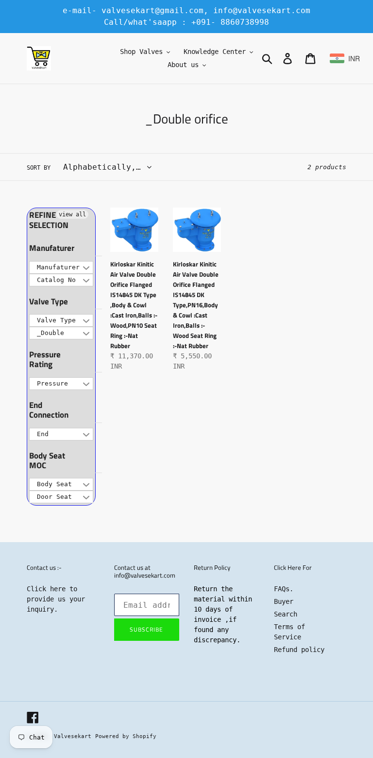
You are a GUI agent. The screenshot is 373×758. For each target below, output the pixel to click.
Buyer (283, 601)
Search (285, 614)
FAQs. (283, 589)
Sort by (39, 167)
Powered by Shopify (125, 736)
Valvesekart (72, 736)
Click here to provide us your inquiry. (56, 599)
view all (72, 214)
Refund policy (299, 649)
